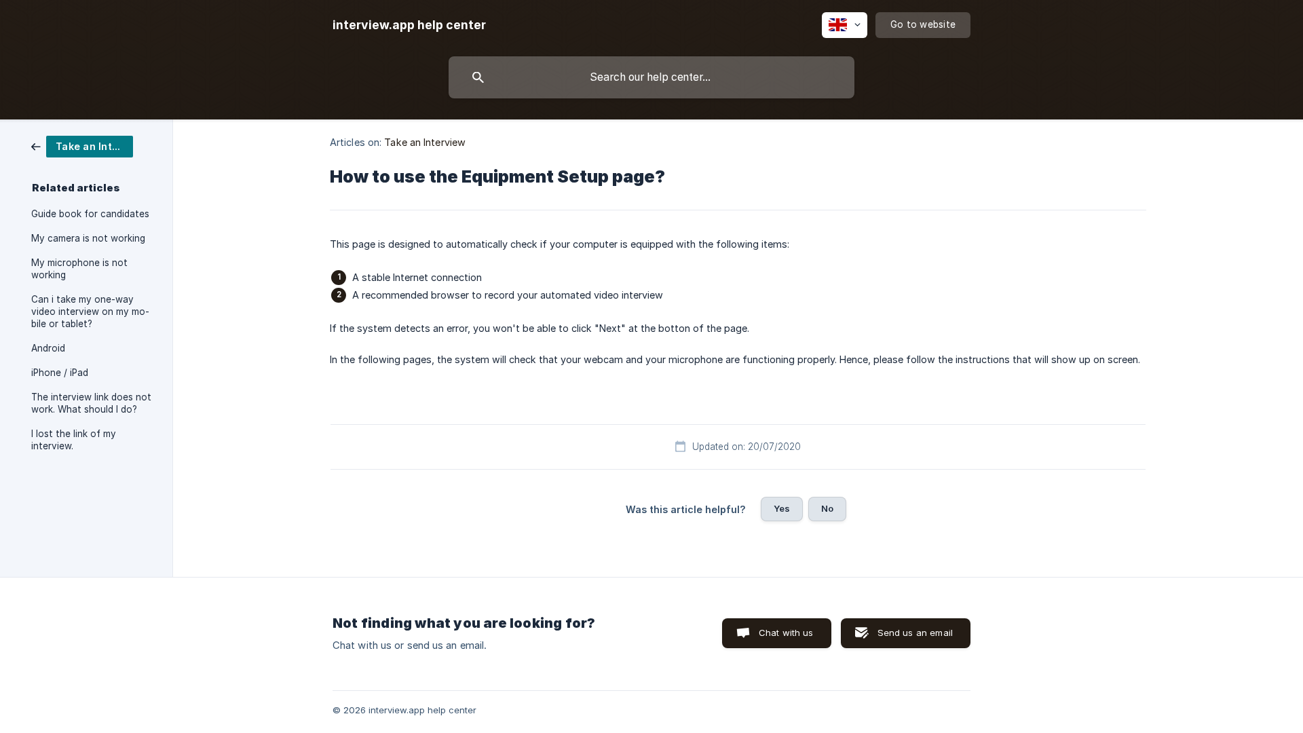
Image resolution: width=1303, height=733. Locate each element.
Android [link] (48, 348)
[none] (409, 25)
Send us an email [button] (915, 632)
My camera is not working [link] (88, 238)
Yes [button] (782, 508)
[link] (82, 145)
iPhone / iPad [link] (59, 372)
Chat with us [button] (786, 632)
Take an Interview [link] (425, 142)
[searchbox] (651, 77)
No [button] (827, 508)
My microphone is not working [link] (79, 268)
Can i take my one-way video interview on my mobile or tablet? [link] (90, 311)
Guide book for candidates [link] (90, 213)
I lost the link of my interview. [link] (73, 439)
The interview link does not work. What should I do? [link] (91, 403)
